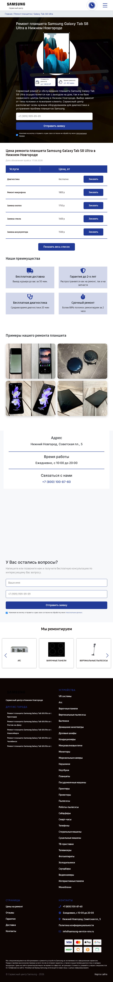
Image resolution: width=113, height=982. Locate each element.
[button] (6, 655)
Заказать (93, 179)
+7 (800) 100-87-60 (56, 482)
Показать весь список (56, 246)
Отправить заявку (54, 126)
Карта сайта (101, 974)
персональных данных (74, 613)
